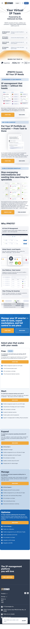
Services (3, 596)
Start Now (8, 330)
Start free (8, 114)
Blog (2, 600)
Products (3, 593)
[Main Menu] (2, 3)
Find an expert (22, 212)
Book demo (22, 114)
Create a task (7, 212)
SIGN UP (26, 3)
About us (3, 599)
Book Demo (22, 330)
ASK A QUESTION (7, 577)
